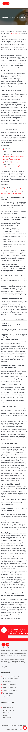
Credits (20, 729)
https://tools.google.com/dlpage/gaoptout (11, 193)
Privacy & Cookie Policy (11, 729)
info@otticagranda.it (8, 693)
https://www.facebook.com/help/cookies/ (13, 149)
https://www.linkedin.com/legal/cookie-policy (13, 163)
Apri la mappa (5, 696)
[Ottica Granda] (6, 4)
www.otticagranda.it (16, 33)
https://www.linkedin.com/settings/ (11, 166)
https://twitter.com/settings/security (12, 159)
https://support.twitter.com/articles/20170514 (13, 156)
